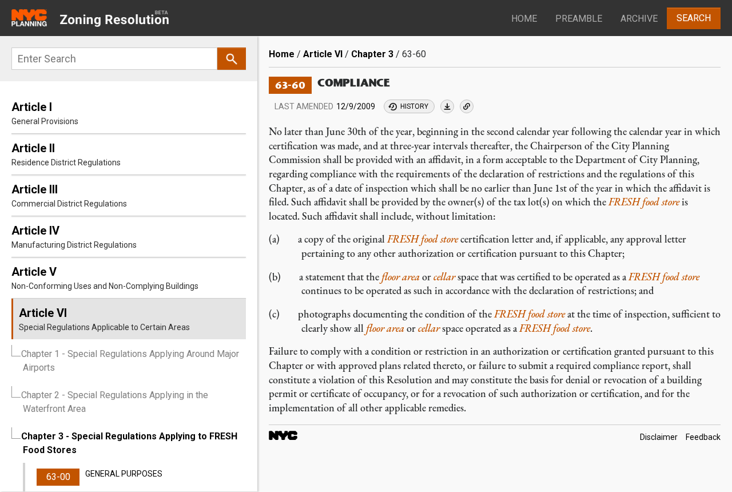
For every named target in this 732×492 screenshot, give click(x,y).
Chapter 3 (372, 54)
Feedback (703, 437)
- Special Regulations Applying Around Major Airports (130, 360)
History (414, 106)
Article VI (323, 54)
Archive (639, 18)
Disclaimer (659, 437)
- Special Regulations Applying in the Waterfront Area (114, 402)
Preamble (578, 18)
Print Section (447, 106)
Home (524, 18)
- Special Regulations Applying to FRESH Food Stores (129, 443)
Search (694, 18)
